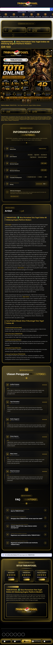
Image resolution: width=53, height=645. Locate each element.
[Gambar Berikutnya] (52, 75)
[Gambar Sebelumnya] (1, 75)
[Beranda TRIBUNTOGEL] (27, 4)
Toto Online (21, 267)
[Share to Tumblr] (23, 634)
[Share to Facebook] (7, 634)
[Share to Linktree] (11, 634)
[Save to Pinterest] (15, 634)
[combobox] (25, 9)
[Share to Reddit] (19, 634)
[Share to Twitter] (3, 634)
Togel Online (25, 296)
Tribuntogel (8, 224)
